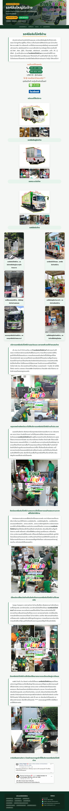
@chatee (49, 801)
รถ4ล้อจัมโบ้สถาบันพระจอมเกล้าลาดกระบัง (21, 803)
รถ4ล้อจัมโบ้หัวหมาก (9, 800)
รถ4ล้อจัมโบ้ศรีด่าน (22, 27)
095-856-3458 (36, 71)
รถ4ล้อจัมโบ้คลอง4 (18, 798)
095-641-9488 (36, 68)
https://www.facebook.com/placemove (52, 803)
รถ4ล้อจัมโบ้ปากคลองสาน (31, 805)
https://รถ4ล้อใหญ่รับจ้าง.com (49, 805)
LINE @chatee (24, 18)
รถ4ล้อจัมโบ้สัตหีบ (9, 803)
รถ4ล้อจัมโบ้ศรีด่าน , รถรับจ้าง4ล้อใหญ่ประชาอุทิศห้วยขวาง (14, 265)
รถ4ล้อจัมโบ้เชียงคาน (18, 800)
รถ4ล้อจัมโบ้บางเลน (9, 807)
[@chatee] (43, 801)
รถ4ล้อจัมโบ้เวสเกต (26, 798)
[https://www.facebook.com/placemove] (43, 803)
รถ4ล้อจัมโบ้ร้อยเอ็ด (26, 800)
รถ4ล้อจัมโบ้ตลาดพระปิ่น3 (10, 805)
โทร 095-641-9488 (12, 18)
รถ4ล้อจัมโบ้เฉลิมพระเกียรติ (21, 805)
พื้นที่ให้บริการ (31, 27)
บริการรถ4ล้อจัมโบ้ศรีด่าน (22, 796)
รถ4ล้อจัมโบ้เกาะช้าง (9, 798)
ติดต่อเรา (37, 27)
